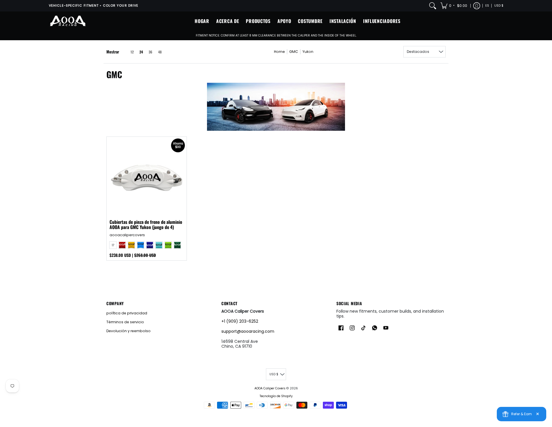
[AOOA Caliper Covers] (67, 21)
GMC (293, 51)
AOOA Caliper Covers (269, 388)
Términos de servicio (125, 322)
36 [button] (150, 52)
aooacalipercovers (127, 234)
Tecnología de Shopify (276, 396)
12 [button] (132, 52)
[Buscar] (433, 5)
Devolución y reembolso (128, 330)
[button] (454, 5)
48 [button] (160, 52)
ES (487, 5)
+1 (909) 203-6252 (239, 321)
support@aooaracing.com (247, 331)
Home (279, 51)
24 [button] (141, 52)
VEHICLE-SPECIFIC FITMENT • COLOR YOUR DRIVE (93, 5)
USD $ (498, 5)
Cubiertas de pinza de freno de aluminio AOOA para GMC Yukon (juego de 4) (146, 224)
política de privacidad (126, 313)
